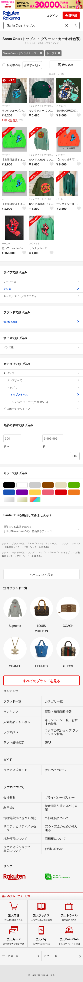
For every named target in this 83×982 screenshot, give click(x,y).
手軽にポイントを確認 (69, 941)
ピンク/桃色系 (53, 492)
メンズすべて (14, 380)
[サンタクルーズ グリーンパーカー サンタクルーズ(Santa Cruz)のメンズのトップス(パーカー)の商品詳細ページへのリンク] (68, 183)
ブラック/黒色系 (14, 485)
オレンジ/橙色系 (79, 492)
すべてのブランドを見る (41, 680)
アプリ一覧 (50, 956)
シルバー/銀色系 (14, 500)
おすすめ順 (31, 65)
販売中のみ (14, 65)
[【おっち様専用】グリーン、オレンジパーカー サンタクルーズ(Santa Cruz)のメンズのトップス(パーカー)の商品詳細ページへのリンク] (68, 139)
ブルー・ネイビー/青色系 (14, 492)
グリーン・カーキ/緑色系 (79, 485)
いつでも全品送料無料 (41, 917)
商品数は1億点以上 (13, 917)
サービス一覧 (10, 956)
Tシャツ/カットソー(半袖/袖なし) (41, 199)
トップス (52, 53)
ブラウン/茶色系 (53, 485)
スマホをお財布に (41, 941)
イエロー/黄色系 (40, 492)
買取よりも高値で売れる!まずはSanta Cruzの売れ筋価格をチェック (27, 529)
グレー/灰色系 (40, 485)
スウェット (61, 105)
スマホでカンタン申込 (13, 941)
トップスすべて (19, 394)
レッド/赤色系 (66, 492)
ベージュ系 (66, 485)
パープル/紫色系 (27, 492)
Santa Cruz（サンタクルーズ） (21, 53)
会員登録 (71, 15)
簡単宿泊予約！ (69, 917)
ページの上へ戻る (41, 574)
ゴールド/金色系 (27, 500)
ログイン (52, 15)
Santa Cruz (10, 321)
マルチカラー (40, 500)
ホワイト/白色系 (27, 485)
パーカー (6, 105)
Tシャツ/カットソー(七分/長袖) (41, 105)
